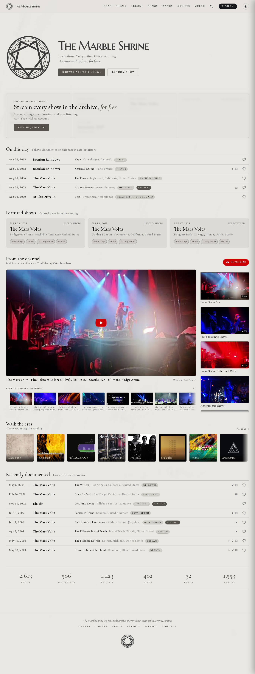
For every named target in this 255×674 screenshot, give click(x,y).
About (117, 626)
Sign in (228, 6)
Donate (101, 626)
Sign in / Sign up (31, 127)
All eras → (243, 429)
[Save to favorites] (244, 160)
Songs (153, 6)
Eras (107, 6)
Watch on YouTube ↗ (184, 380)
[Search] (211, 6)
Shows (121, 6)
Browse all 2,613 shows (81, 72)
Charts (84, 626)
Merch (200, 6)
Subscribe (238, 262)
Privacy (150, 626)
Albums (137, 6)
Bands (167, 6)
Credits (133, 626)
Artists (183, 6)
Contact (169, 626)
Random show (123, 72)
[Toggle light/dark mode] (246, 6)
